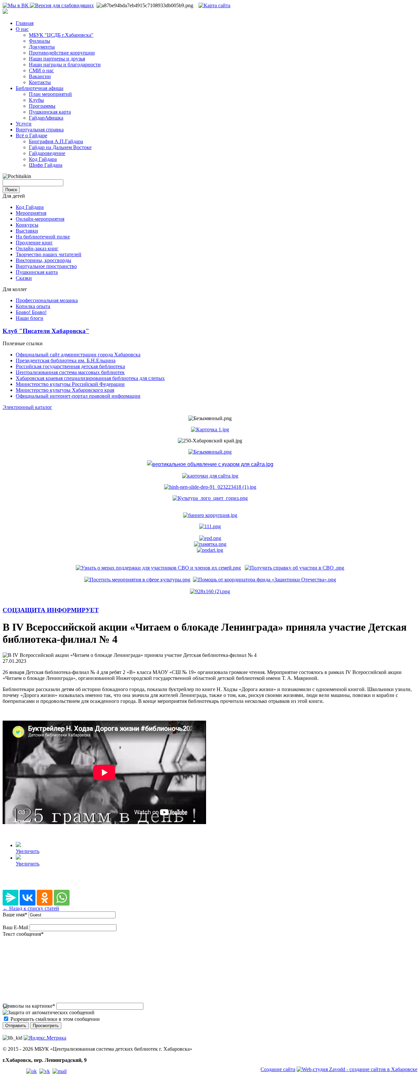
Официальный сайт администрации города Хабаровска (78, 354)
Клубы (36, 100)
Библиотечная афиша (39, 88)
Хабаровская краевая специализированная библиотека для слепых (90, 378)
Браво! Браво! (31, 312)
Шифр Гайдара (45, 165)
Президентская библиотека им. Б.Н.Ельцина (66, 360)
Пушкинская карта (50, 112)
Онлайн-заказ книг (37, 248)
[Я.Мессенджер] (10, 898)
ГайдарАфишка (46, 118)
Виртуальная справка (40, 129)
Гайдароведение (47, 153)
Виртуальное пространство (46, 266)
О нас (22, 29)
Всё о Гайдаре (31, 135)
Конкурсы (27, 225)
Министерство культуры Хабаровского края (65, 390)
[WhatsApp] (62, 898)
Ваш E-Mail (15, 927)
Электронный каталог (27, 407)
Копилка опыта (33, 306)
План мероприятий (50, 94)
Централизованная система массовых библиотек (70, 372)
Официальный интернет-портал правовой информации (78, 396)
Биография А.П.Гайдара (56, 141)
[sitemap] (214, 5)
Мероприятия (31, 213)
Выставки (27, 231)
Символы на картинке (29, 1006)
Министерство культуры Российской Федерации (70, 384)
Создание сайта (278, 1069)
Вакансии (40, 76)
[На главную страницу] (5, 12)
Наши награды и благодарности (65, 64)
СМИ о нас (41, 70)
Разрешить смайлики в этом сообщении (55, 1019)
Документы (42, 47)
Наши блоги (29, 318)
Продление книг (34, 242)
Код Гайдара (43, 159)
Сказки (24, 278)
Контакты (40, 82)
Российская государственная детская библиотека (70, 366)
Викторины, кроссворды (43, 260)
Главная (24, 23)
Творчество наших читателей (48, 254)
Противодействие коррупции (62, 53)
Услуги (24, 123)
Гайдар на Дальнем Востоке (60, 147)
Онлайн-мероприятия (40, 219)
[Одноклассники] (44, 898)
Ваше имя (15, 914)
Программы (42, 106)
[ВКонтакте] (27, 898)
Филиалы (39, 41)
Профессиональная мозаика (47, 300)
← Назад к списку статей (31, 908)
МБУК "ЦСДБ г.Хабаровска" (61, 35)
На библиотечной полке (43, 236)
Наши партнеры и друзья (57, 58)
